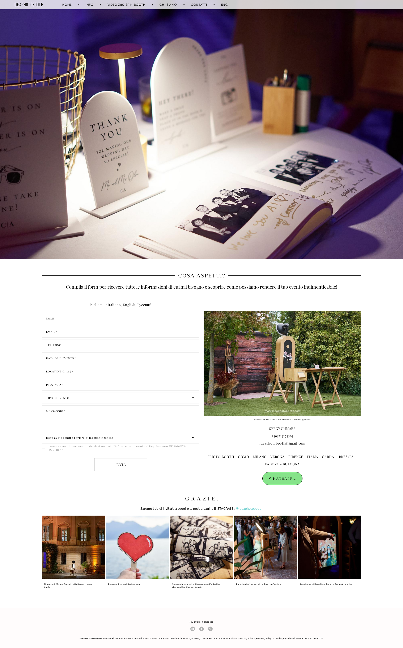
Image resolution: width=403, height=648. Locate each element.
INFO (89, 4)
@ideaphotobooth (249, 508)
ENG (224, 4)
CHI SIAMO (168, 4)
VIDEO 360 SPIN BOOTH (126, 4)
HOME (67, 4)
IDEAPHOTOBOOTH (28, 4)
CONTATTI (199, 4)
